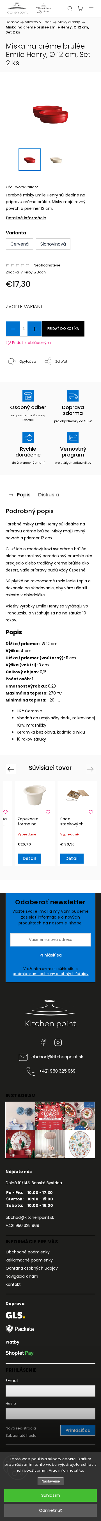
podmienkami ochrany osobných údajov (51, 973)
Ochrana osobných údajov (32, 1268)
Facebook (43, 1042)
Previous (12, 769)
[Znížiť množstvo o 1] (13, 328)
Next (91, 769)
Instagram (58, 1042)
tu (81, 1470)
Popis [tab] (24, 494)
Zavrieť (82, 376)
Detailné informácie (26, 218)
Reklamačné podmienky (29, 1260)
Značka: (26, 272)
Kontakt (13, 1284)
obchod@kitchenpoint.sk (57, 1057)
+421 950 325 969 (57, 1071)
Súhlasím (50, 1495)
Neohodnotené (46, 265)
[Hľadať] (70, 8)
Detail (29, 858)
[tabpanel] (35, 823)
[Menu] (91, 8)
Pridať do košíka (63, 328)
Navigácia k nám (22, 1276)
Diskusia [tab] (48, 494)
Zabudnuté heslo (21, 1435)
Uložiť (19, 378)
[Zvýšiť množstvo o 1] (34, 328)
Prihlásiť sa (51, 955)
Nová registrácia (21, 1428)
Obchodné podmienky (28, 1252)
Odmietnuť (50, 1510)
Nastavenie (51, 1481)
